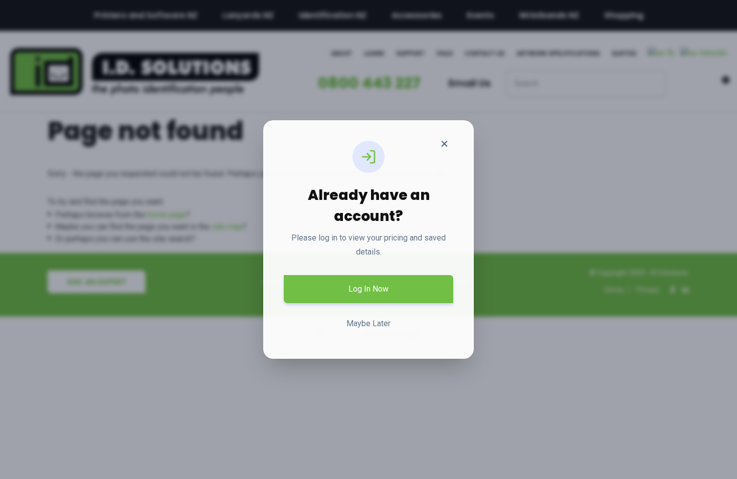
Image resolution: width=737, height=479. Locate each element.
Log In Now (368, 289)
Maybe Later (368, 323)
